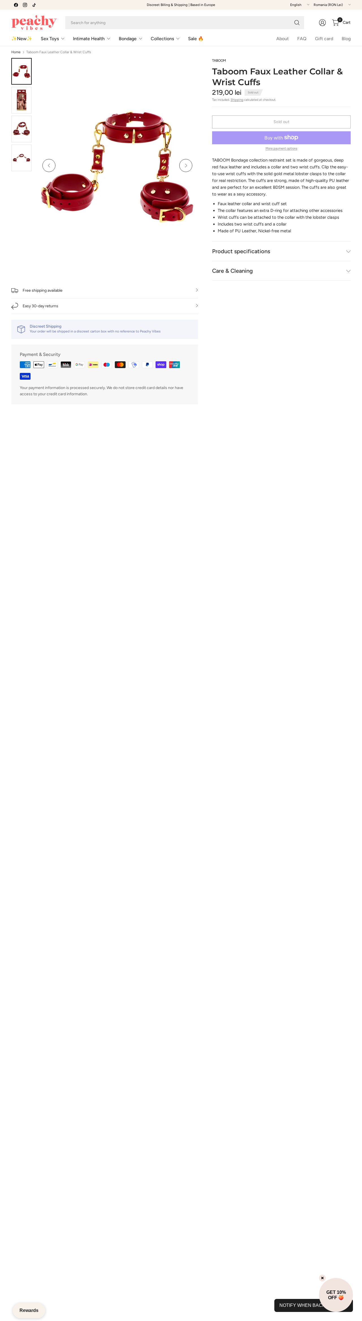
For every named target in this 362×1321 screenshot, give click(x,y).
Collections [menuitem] (162, 38)
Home (16, 52)
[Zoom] (187, 69)
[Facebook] (15, 4)
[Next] (185, 165)
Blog (346, 38)
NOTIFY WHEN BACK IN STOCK (313, 1305)
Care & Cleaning (232, 270)
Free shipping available (43, 290)
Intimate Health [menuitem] (89, 38)
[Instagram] (24, 4)
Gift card (324, 38)
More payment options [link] (281, 148)
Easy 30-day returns (40, 306)
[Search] (297, 22)
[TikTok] (33, 4)
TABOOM (219, 61)
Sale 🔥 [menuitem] (196, 38)
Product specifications (241, 251)
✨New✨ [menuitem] (21, 38)
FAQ (302, 38)
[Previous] (48, 165)
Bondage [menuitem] (128, 38)
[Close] (322, 1278)
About (282, 38)
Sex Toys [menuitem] (50, 38)
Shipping (236, 100)
